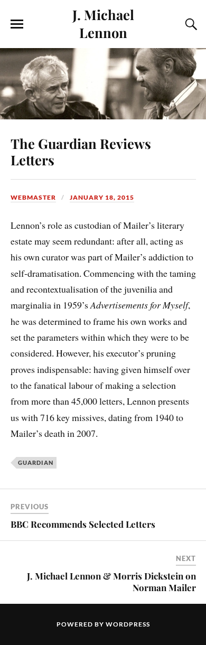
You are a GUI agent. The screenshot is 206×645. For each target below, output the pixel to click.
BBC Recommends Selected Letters (83, 524)
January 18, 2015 (102, 197)
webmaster (33, 197)
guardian (35, 462)
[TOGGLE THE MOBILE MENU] (17, 24)
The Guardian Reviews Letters (81, 151)
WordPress (128, 624)
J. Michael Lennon (103, 23)
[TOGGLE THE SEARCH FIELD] (189, 24)
